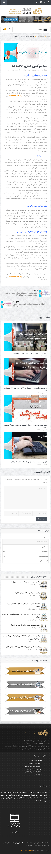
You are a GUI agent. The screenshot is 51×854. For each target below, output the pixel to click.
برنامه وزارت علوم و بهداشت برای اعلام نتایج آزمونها (30, 353)
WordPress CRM (27, 850)
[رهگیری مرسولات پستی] (26, 671)
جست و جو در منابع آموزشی (33, 766)
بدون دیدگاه (26, 70)
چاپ (16, 70)
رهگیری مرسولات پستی (34, 769)
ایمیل (9, 70)
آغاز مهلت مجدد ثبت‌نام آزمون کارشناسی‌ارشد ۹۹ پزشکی (29, 462)
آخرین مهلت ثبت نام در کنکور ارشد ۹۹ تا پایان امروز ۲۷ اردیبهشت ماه (25, 389)
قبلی (34, 290)
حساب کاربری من (36, 760)
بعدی (17, 301)
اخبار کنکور (34, 70)
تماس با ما (38, 774)
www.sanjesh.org (15, 96)
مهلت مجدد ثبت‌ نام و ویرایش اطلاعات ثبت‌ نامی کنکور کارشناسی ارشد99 (25, 426)
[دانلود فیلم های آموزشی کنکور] (26, 684)
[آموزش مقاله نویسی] (26, 698)
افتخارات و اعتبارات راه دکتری (32, 772)
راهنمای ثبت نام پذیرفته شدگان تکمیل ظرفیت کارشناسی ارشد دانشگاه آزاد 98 (21, 294)
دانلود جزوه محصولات (35, 763)
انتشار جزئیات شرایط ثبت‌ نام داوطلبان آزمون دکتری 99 (29, 305)
